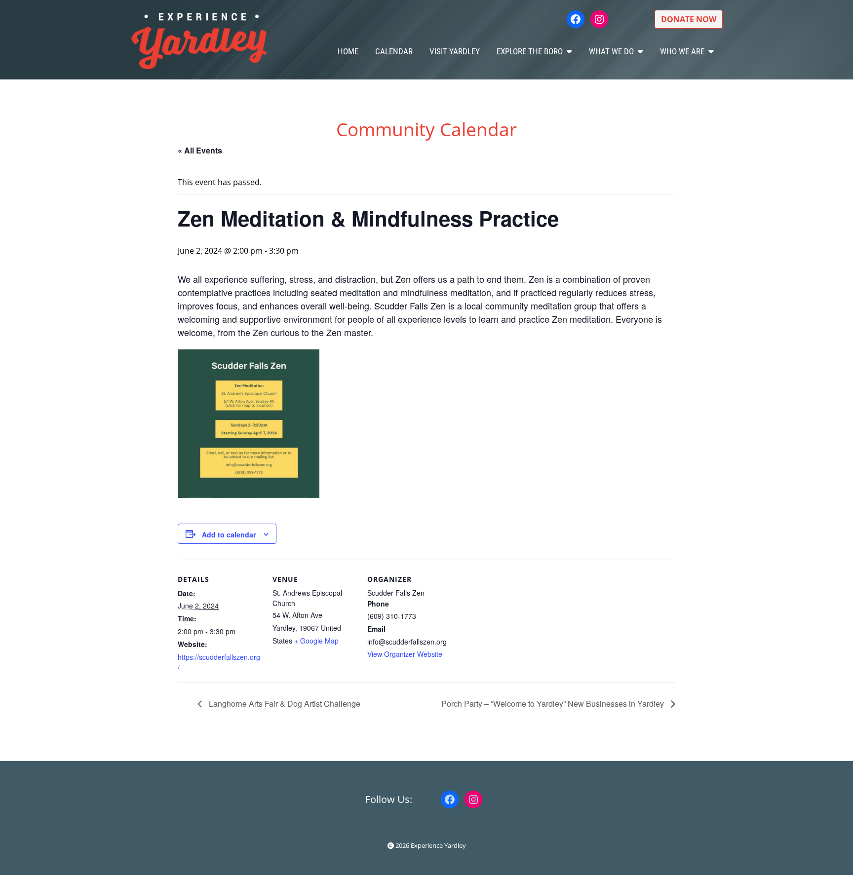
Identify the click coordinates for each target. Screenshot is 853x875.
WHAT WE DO (611, 51)
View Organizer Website (404, 654)
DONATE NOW (688, 19)
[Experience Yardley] (199, 40)
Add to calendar (229, 534)
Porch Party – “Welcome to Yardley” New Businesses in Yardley (553, 703)
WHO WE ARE (682, 51)
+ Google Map (316, 641)
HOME (348, 51)
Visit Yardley (454, 51)
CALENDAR (394, 51)
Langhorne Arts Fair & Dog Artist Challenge (283, 703)
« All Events (200, 150)
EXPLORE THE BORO (530, 51)
